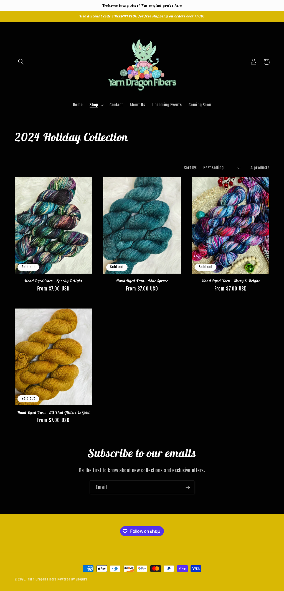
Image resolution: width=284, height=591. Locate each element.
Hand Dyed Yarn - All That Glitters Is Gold (53, 412)
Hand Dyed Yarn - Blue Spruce (142, 281)
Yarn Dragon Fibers (41, 579)
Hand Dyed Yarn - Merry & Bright (231, 281)
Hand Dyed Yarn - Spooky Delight (53, 281)
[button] (21, 61)
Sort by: (190, 167)
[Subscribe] (187, 487)
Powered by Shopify (72, 579)
